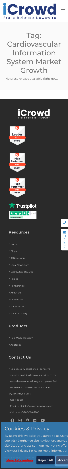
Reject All (45, 460)
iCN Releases (17, 306)
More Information (19, 460)
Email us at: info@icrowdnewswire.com (31, 406)
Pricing (15, 278)
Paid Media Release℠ (22, 337)
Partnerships (17, 285)
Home (14, 244)
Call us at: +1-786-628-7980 (24, 412)
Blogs (14, 251)
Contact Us (17, 299)
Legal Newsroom (20, 265)
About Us (16, 292)
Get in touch (17, 399)
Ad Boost (16, 344)
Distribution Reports (22, 271)
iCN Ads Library (19, 313)
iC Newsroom (18, 258)
